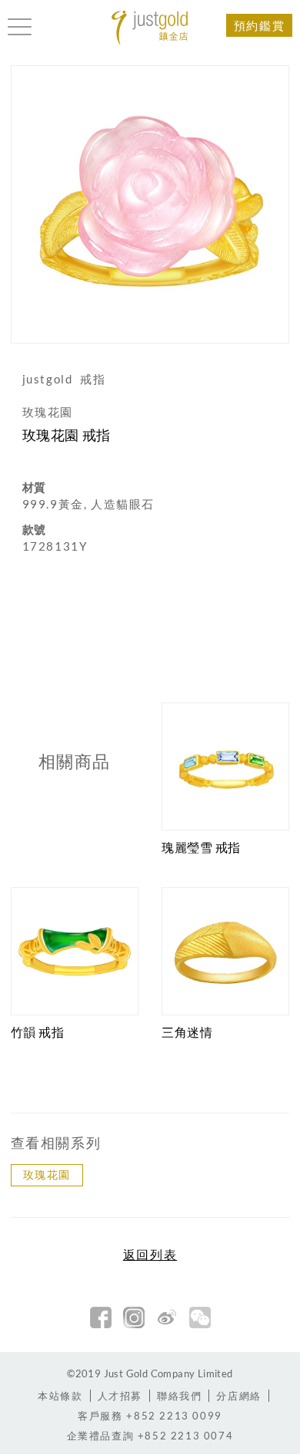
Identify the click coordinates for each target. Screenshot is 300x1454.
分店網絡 (238, 1396)
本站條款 (60, 1396)
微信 (200, 1317)
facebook (101, 1317)
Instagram (134, 1317)
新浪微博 (167, 1317)
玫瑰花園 (47, 1174)
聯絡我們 (179, 1396)
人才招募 (120, 1396)
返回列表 (150, 1254)
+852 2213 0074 (150, 1435)
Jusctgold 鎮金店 (150, 28)
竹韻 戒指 (38, 1032)
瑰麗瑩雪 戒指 (201, 847)
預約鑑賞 (259, 25)
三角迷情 (187, 1032)
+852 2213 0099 (150, 1416)
